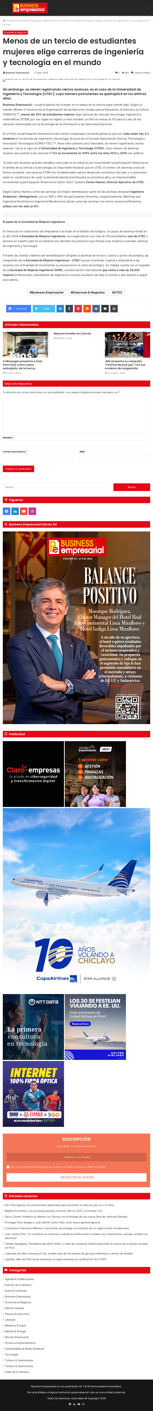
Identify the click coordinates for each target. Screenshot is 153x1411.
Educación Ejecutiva (17, 1313)
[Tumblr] (69, 308)
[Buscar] (148, 9)
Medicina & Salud (15, 1325)
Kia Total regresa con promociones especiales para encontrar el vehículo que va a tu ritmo (59, 1205)
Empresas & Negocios (89, 292)
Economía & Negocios (29, 20)
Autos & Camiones (16, 1290)
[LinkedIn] (60, 308)
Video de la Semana (17, 1371)
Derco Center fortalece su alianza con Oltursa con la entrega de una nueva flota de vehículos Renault (66, 1216)
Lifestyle (10, 1319)
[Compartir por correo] (105, 308)
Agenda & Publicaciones (19, 1279)
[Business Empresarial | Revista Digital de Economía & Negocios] (30, 8)
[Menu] (5, 9)
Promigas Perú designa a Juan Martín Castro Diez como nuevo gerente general (52, 1222)
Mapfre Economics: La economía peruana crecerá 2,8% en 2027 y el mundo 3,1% (53, 1210)
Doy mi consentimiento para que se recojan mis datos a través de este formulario (58, 1166)
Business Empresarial (17, 72)
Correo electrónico (15, 451)
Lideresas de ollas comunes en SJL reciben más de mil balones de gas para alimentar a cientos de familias (69, 1253)
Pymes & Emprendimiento (20, 1342)
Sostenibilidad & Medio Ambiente (24, 1348)
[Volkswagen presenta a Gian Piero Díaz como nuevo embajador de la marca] (25, 344)
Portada (10, 20)
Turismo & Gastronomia (19, 1366)
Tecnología (11, 1354)
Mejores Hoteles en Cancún (72, 333)
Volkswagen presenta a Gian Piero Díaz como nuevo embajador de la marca (22, 364)
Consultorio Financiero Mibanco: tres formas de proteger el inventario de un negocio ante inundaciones (67, 1228)
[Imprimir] (114, 308)
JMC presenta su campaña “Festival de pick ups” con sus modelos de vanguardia (125, 364)
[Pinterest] (78, 308)
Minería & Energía (15, 1331)
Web (82, 451)
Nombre (8, 437)
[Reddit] (87, 308)
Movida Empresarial (17, 1337)
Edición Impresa (14, 1308)
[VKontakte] (96, 308)
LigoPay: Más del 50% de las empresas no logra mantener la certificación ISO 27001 (55, 1259)
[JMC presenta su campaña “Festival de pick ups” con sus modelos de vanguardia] (127, 344)
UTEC (118, 292)
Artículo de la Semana (18, 1284)
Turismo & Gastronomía (19, 1360)
